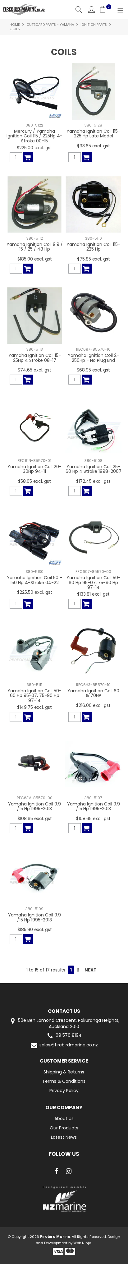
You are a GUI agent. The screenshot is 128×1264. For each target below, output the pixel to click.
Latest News (64, 1137)
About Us (64, 1118)
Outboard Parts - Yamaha (50, 24)
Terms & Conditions (63, 1081)
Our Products (64, 1128)
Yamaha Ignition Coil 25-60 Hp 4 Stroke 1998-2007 (93, 469)
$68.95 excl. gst (93, 370)
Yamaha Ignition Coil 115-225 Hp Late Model (93, 133)
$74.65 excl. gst (34, 370)
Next (91, 970)
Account (91, 9)
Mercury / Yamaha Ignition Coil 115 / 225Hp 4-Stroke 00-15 (34, 136)
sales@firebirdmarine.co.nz (68, 1045)
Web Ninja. (82, 1242)
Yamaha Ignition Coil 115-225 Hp (93, 246)
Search (78, 9)
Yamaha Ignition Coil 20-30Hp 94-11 (34, 469)
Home (15, 24)
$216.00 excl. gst (93, 705)
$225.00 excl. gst (34, 148)
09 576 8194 (69, 1035)
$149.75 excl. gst (34, 707)
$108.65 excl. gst (34, 818)
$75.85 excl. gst (93, 259)
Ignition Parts (93, 24)
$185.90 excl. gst (34, 929)
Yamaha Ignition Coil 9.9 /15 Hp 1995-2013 (34, 806)
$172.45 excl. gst (93, 481)
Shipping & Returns (63, 1072)
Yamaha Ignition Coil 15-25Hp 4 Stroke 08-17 (34, 357)
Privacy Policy (64, 1090)
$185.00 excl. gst (34, 259)
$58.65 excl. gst (34, 481)
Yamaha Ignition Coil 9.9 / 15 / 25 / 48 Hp (35, 246)
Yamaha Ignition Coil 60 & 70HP (93, 693)
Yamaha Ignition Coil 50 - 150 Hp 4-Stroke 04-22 (34, 579)
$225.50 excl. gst (34, 592)
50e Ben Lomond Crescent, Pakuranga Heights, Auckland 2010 (68, 1023)
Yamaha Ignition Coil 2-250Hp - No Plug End (93, 357)
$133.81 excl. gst (93, 594)
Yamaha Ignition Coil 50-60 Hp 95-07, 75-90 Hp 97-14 (93, 582)
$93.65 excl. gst (93, 146)
